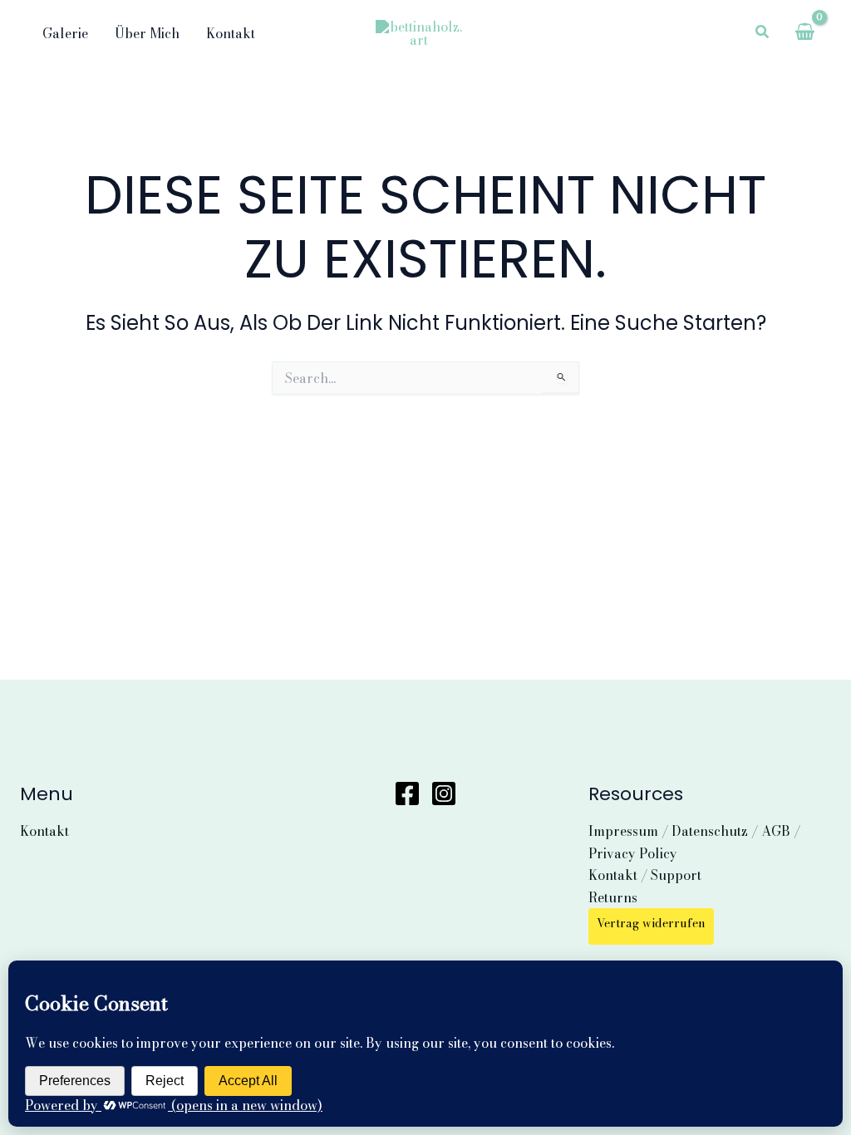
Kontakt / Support (644, 875)
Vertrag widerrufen (651, 923)
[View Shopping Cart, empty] (804, 33)
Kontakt (44, 831)
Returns (612, 897)
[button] (762, 33)
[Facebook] (407, 793)
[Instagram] (443, 793)
